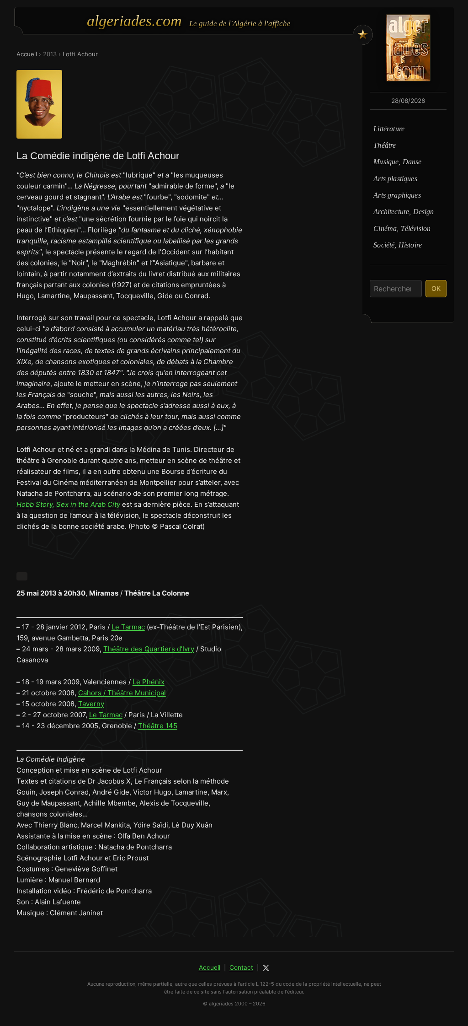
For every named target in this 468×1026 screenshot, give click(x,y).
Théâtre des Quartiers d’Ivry (148, 649)
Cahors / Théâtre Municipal (122, 692)
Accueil (26, 54)
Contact (241, 967)
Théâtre (384, 145)
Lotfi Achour (80, 54)
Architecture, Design (403, 211)
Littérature (388, 128)
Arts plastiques (395, 178)
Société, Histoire (397, 245)
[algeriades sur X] (266, 968)
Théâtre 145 (157, 725)
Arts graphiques (396, 195)
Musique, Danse (397, 161)
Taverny (91, 703)
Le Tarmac (128, 627)
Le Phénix (149, 681)
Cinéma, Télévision (402, 228)
